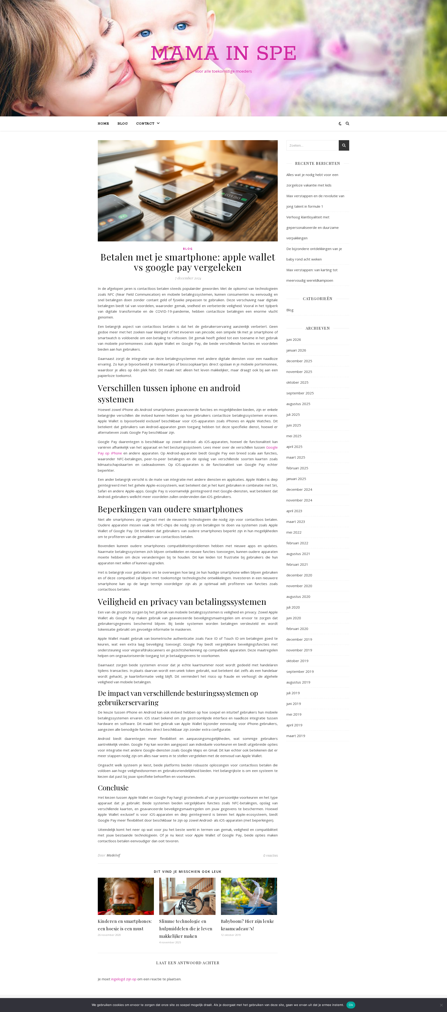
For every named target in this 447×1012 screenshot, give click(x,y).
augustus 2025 (298, 403)
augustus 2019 (298, 682)
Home (103, 124)
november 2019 (299, 650)
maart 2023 (295, 521)
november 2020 (299, 585)
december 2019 (299, 639)
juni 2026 (293, 339)
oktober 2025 (297, 382)
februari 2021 (297, 564)
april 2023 (294, 510)
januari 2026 (296, 350)
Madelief (113, 855)
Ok (351, 1005)
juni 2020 (293, 618)
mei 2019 (293, 714)
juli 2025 (293, 414)
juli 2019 (293, 692)
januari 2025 (296, 478)
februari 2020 (297, 628)
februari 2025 (297, 468)
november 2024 (299, 500)
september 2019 (300, 671)
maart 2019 (295, 735)
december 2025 (299, 361)
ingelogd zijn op (123, 979)
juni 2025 (293, 425)
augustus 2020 (298, 596)
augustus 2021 (298, 553)
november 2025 (299, 371)
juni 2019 (293, 703)
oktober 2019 (297, 660)
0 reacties (270, 855)
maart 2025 (295, 457)
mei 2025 (293, 435)
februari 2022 (297, 543)
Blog (123, 124)
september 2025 (300, 393)
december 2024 (299, 489)
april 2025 (294, 446)
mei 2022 (293, 532)
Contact (145, 124)
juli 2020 (293, 607)
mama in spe (223, 54)
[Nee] (441, 1005)
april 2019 (294, 725)
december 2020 (299, 575)
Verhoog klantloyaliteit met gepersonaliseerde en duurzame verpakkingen (312, 227)
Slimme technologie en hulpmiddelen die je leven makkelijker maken (186, 928)
